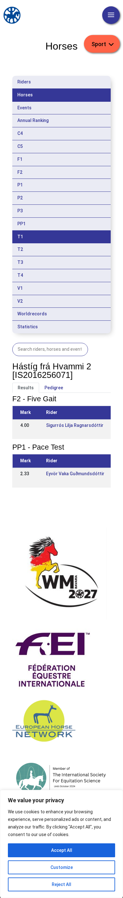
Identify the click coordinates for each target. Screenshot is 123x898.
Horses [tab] (25, 94)
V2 (20, 301)
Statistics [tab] (27, 326)
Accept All (61, 850)
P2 (20, 197)
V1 (20, 288)
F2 (19, 172)
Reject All (61, 884)
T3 (20, 262)
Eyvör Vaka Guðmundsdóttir (75, 473)
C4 (20, 133)
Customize (61, 867)
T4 (20, 275)
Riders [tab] (24, 81)
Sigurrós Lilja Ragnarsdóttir (74, 425)
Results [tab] (26, 387)
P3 (20, 210)
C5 (20, 146)
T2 (20, 249)
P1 (20, 184)
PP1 (21, 223)
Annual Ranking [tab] (33, 120)
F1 (19, 159)
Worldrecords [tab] (32, 313)
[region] (61, 844)
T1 (20, 236)
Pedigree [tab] (53, 387)
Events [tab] (24, 107)
